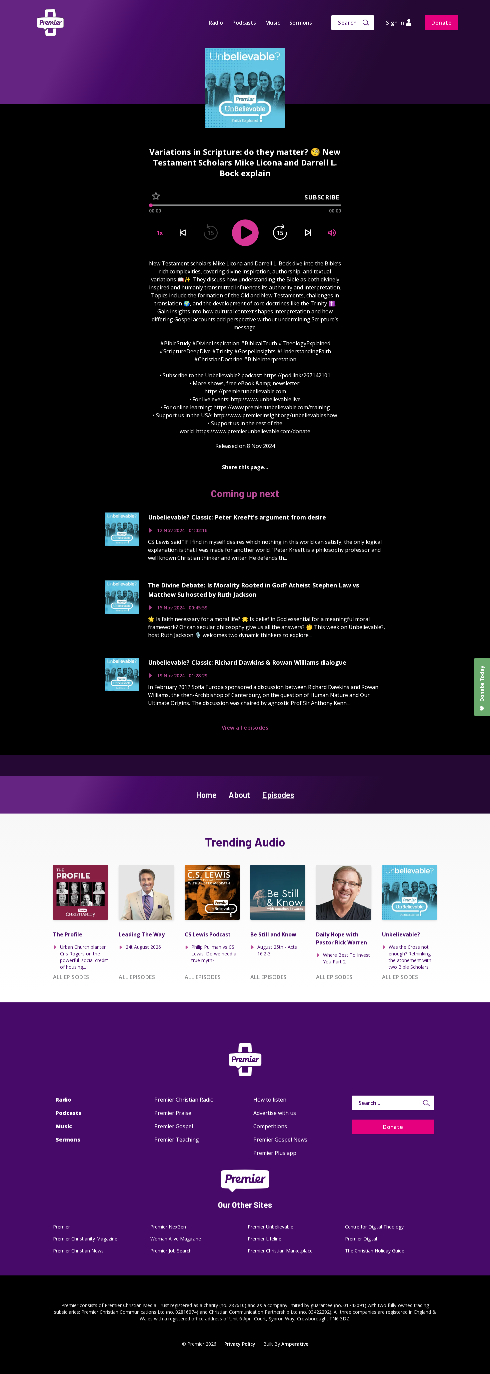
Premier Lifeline (264, 1238)
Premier (61, 1226)
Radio (216, 22)
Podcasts (244, 22)
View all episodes (245, 727)
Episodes (278, 795)
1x (160, 232)
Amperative (294, 1344)
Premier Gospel (173, 1126)
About (239, 795)
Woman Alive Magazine (175, 1238)
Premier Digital (361, 1238)
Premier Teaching (176, 1139)
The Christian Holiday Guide (374, 1250)
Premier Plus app (274, 1153)
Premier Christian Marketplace (280, 1250)
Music (272, 22)
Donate (441, 22)
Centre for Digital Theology (374, 1226)
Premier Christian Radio (184, 1099)
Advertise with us (274, 1113)
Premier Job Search (171, 1250)
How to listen (269, 1099)
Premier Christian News (78, 1250)
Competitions (270, 1126)
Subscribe (322, 197)
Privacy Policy (239, 1344)
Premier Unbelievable (270, 1226)
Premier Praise (172, 1113)
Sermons (300, 22)
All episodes (71, 977)
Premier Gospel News (280, 1139)
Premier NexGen (168, 1226)
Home (206, 795)
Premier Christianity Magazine (85, 1238)
